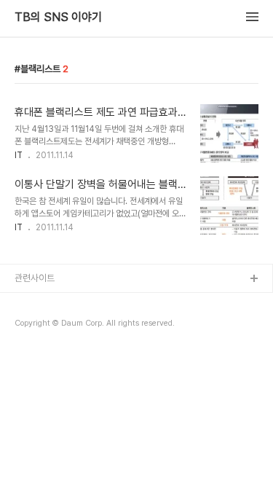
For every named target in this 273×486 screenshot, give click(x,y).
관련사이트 (35, 278)
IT (19, 155)
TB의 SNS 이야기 (58, 17)
